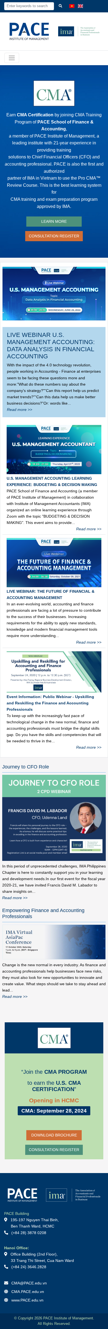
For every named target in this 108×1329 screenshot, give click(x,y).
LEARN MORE (54, 221)
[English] (80, 6)
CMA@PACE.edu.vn (29, 1283)
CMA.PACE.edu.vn (27, 1291)
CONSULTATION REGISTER (54, 236)
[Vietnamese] (71, 6)
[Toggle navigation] (11, 58)
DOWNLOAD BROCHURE (54, 1135)
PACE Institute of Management (64, 136)
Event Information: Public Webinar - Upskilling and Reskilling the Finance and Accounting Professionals (50, 703)
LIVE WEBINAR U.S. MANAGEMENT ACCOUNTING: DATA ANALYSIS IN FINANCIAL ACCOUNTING (51, 345)
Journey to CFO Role (25, 767)
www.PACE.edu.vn (27, 1300)
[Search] (60, 6)
